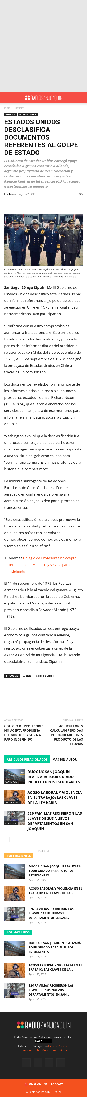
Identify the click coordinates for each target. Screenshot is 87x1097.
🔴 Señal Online (35, 1084)
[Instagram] (38, 1062)
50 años (27, 675)
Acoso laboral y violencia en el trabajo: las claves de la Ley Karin (54, 797)
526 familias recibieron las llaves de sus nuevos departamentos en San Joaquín (54, 821)
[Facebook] (26, 1062)
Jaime (12, 194)
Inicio (7, 108)
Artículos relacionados (27, 759)
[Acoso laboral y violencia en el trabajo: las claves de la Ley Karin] (14, 797)
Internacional (28, 114)
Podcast (57, 1084)
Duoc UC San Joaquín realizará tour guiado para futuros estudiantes (53, 776)
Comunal (11, 781)
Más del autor (65, 759)
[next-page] (13, 839)
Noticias (19, 108)
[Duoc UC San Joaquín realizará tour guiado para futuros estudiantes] (14, 776)
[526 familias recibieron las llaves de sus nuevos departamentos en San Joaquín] (14, 818)
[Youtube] (60, 1062)
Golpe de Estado (45, 675)
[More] (51, 203)
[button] (7, 97)
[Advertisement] (43, 46)
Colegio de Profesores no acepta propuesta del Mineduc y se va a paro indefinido (42, 565)
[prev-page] (7, 839)
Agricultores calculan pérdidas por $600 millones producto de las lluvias (66, 735)
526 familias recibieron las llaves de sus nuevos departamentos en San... (51, 913)
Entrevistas (12, 802)
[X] (49, 1062)
